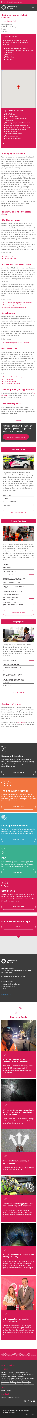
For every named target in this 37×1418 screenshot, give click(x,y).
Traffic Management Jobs (12, 591)
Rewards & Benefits (10, 660)
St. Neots (13, 1382)
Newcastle (21, 1376)
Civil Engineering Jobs (11, 594)
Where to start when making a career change (16, 1162)
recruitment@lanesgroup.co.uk (13, 2)
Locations (6, 505)
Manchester (30, 1374)
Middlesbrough (12, 1376)
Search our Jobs (18, 613)
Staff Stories (8, 685)
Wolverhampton (29, 1384)
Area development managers (16, 129)
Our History (7, 495)
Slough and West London (22, 1380)
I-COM (13, 1412)
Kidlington (4, 1374)
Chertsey (22, 1372)
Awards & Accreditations (12, 502)
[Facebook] (28, 1401)
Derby (27, 1372)
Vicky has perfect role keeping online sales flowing (16, 1320)
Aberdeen (4, 1397)
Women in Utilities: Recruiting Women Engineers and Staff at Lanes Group (14, 680)
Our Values (7, 498)
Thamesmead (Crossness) (15, 1384)
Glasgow (17, 1397)
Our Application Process (12, 667)
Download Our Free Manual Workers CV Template (13, 674)
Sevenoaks (4, 1380)
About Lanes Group (18, 512)
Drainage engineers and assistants (18, 123)
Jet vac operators (12, 116)
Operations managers (13, 138)
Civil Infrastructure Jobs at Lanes (13, 587)
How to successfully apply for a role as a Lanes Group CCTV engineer (18, 1205)
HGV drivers (10, 114)
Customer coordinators (14, 134)
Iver (9, 1374)
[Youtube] (34, 1401)
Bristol (17, 1372)
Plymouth (12, 1378)
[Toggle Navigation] (33, 7)
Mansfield (4, 1376)
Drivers (6, 564)
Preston (18, 1378)
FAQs (4, 671)
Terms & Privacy (29, 1414)
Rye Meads (30, 1378)
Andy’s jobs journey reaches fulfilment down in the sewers (15, 1060)
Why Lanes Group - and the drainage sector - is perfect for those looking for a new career (18, 1112)
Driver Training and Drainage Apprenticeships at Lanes (14, 578)
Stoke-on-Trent (26, 1382)
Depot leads (8, 379)
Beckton (3, 1372)
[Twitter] (25, 1401)
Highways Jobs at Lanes (11, 583)
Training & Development (12, 664)
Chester (8, 1390)
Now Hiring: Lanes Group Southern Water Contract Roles (13, 604)
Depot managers (12, 131)
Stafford (19, 1382)
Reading (23, 1378)
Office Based (8, 574)
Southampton (5, 1382)
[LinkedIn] (31, 1401)
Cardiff (3, 1390)
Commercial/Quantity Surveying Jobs (11, 598)
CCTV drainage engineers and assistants (18, 303)
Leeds (19, 1374)
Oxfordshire (4, 1378)
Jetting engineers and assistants (17, 125)
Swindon (4, 1384)
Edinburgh (11, 1397)
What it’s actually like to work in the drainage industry (18, 1255)
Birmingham (10, 1372)
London (24, 1374)
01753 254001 (6, 994)
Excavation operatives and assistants (18, 127)
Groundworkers (9, 571)
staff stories (21, 722)
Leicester (13, 1374)
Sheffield (11, 1380)
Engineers (7, 568)
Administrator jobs (12, 136)
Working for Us (18, 692)
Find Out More (18, 772)
